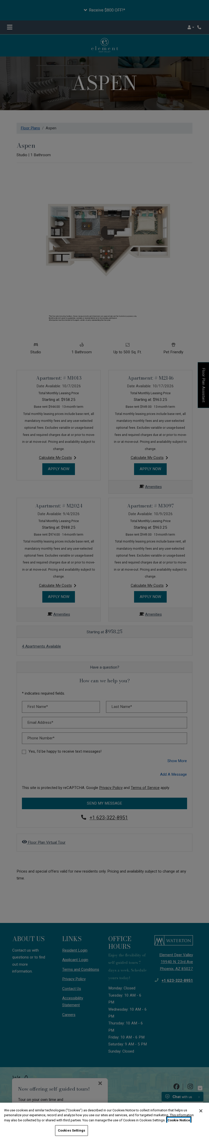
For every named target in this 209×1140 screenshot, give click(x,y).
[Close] (200, 1110)
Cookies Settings (71, 1130)
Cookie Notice (178, 1120)
